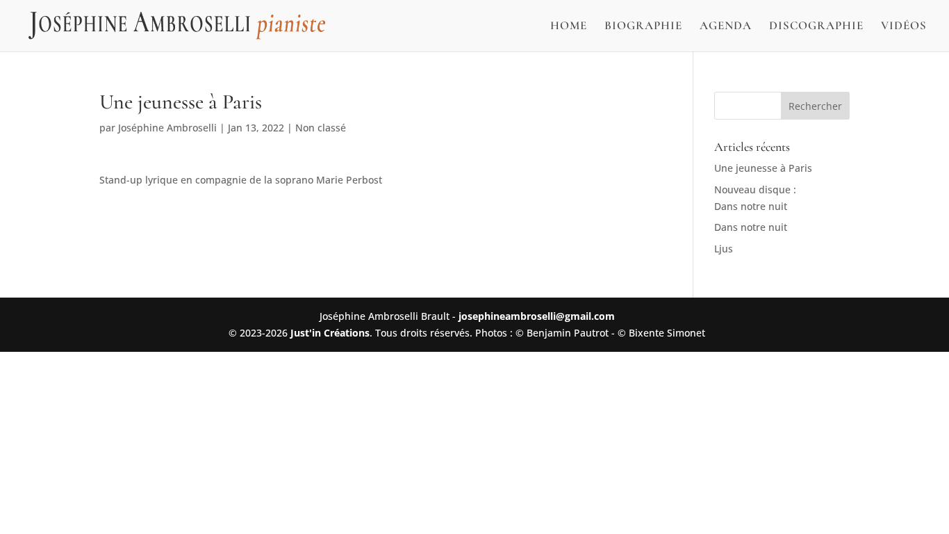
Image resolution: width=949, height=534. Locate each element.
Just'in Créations (330, 332)
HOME (568, 27)
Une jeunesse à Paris (763, 168)
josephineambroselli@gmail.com (537, 316)
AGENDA (726, 27)
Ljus (723, 248)
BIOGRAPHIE (643, 27)
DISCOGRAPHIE (816, 27)
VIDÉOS (904, 27)
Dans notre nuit (750, 227)
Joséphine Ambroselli (167, 127)
